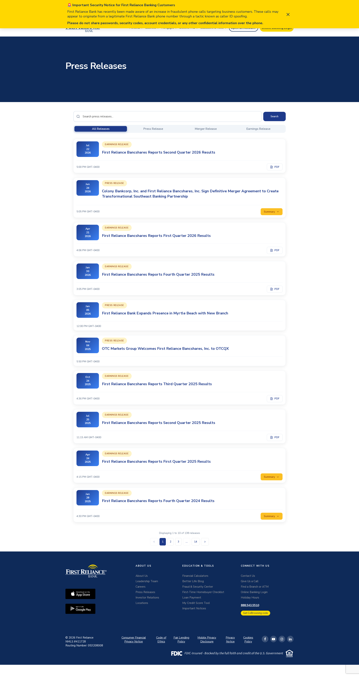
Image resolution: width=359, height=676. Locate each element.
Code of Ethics (161, 639)
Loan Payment (191, 597)
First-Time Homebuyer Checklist (203, 592)
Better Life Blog (193, 581)
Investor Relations (147, 597)
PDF (276, 167)
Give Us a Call (249, 581)
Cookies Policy (248, 639)
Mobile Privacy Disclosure (206, 639)
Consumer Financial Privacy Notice (134, 639)
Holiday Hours (250, 597)
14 (195, 541)
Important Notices (194, 608)
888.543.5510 (250, 605)
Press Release (153, 129)
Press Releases (145, 592)
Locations (142, 603)
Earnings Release (258, 129)
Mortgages (168, 28)
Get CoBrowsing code (255, 613)
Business (150, 28)
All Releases (101, 129)
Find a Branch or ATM (255, 587)
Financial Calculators (195, 576)
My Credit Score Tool (196, 603)
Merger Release (206, 129)
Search (274, 116)
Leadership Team (147, 581)
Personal (135, 28)
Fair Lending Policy (181, 639)
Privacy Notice (230, 639)
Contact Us (248, 576)
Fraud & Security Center (197, 587)
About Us (142, 576)
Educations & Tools (212, 28)
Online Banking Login (254, 592)
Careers (140, 587)
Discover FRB (187, 28)
